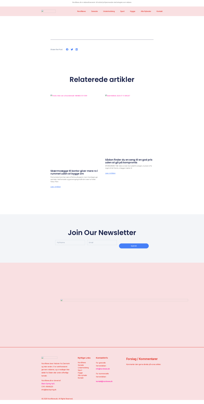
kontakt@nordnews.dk (104, 381)
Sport (122, 11)
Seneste (94, 11)
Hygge (132, 11)
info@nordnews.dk (103, 369)
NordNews (81, 11)
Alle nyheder (146, 11)
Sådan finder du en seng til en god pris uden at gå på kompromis (128, 161)
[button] (67, 49)
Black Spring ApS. (48, 384)
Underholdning (109, 11)
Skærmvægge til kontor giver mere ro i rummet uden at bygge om (74, 172)
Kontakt (160, 11)
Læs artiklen (55, 187)
